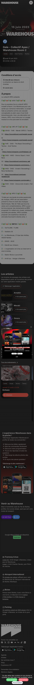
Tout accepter (12, 680)
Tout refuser (23, 680)
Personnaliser (17, 683)
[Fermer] (31, 327)
